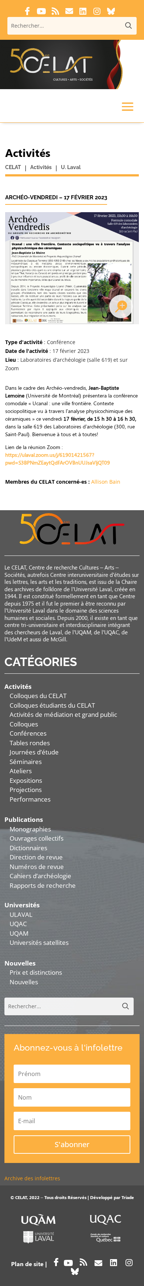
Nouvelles (24, 982)
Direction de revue (36, 857)
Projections (26, 789)
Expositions (26, 780)
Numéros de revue (37, 866)
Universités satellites (39, 942)
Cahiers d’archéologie (40, 876)
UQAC (18, 923)
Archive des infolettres (32, 1178)
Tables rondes (30, 743)
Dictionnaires (28, 848)
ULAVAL (21, 914)
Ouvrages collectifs (37, 838)
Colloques (24, 724)
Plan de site (27, 1264)
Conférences (28, 733)
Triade (127, 1197)
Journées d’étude (34, 752)
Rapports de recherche (43, 885)
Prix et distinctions (36, 972)
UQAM (19, 933)
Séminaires (26, 761)
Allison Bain (105, 481)
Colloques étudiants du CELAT (52, 705)
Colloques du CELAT (38, 695)
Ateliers (21, 771)
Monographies (30, 829)
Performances (30, 799)
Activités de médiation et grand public (63, 714)
